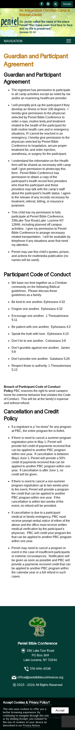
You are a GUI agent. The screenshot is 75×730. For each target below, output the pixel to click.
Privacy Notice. (31, 725)
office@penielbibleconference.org (40, 677)
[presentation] (41, 4)
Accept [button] (60, 710)
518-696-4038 (40, 669)
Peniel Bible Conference (37, 643)
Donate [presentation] (67, 4)
